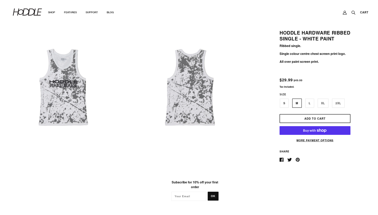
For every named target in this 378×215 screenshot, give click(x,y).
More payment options (315, 140)
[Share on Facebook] (282, 159)
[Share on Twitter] (290, 159)
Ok (213, 196)
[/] (27, 11)
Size (283, 94)
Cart (364, 12)
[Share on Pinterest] (297, 159)
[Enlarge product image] (62, 87)
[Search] (353, 12)
